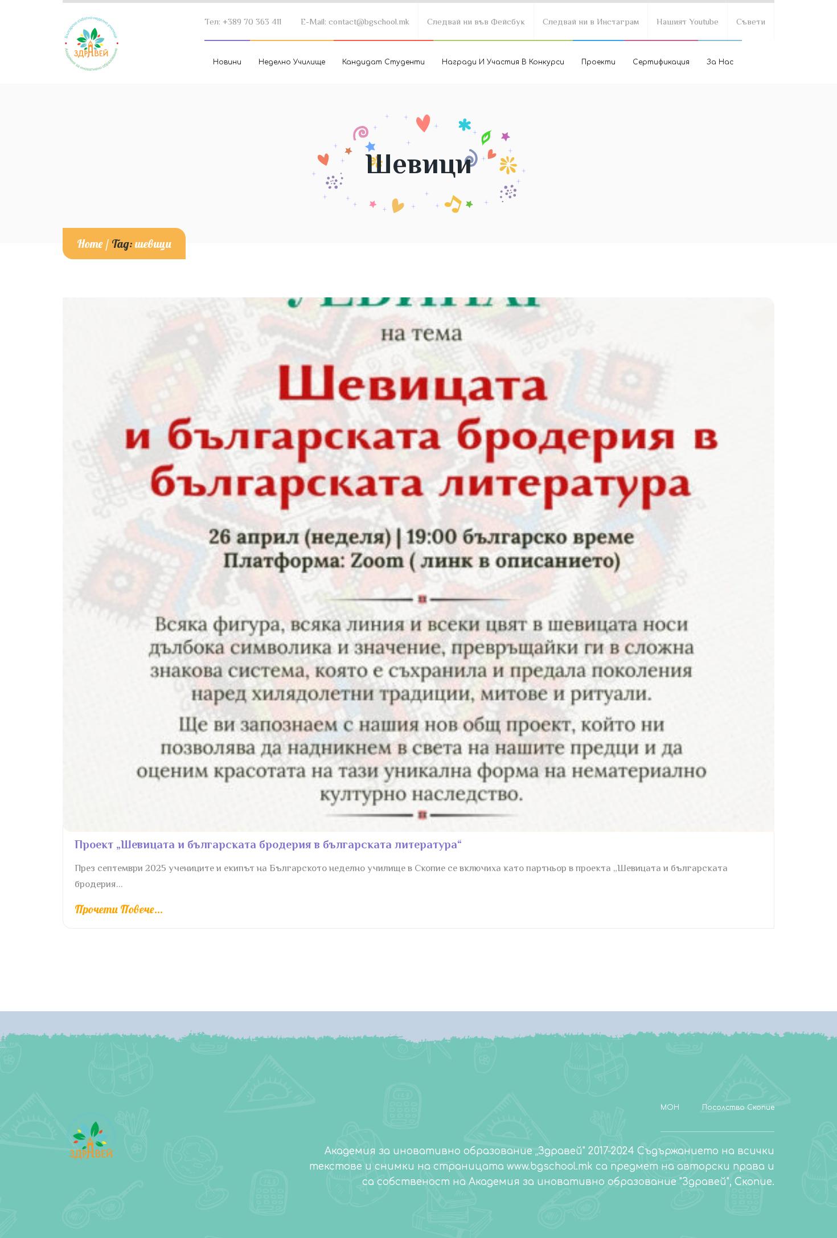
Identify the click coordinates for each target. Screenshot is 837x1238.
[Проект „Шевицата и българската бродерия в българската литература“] (418, 564)
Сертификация (661, 62)
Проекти (598, 62)
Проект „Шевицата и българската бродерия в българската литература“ (268, 844)
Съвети (750, 21)
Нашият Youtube (688, 21)
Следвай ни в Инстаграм (591, 21)
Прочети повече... (119, 909)
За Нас (720, 62)
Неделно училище (292, 62)
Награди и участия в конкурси (503, 62)
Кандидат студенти (383, 62)
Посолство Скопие (738, 1108)
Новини (227, 62)
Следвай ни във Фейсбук (476, 21)
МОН (669, 1108)
